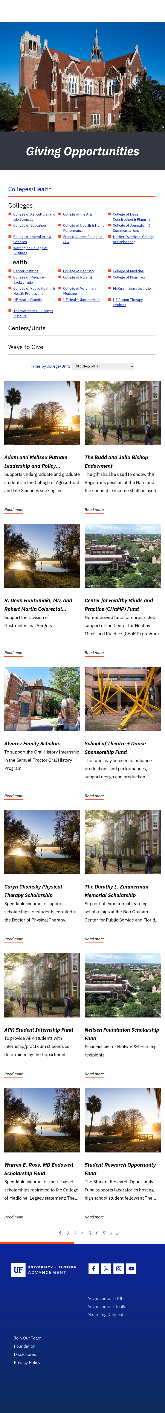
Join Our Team (28, 1338)
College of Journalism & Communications (132, 228)
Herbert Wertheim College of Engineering (133, 239)
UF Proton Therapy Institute (128, 302)
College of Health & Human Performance (84, 228)
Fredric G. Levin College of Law (83, 239)
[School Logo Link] (44, 1270)
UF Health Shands (27, 300)
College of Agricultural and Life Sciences (34, 217)
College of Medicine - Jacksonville (29, 280)
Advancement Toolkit (107, 1306)
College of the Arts (78, 214)
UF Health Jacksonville (81, 300)
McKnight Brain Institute (132, 288)
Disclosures (25, 1354)
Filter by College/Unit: (50, 366)
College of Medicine (128, 271)
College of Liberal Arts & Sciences (32, 239)
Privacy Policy (27, 1362)
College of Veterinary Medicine (79, 291)
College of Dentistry (78, 271)
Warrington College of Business (30, 250)
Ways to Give (25, 347)
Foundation (24, 1346)
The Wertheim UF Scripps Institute (33, 313)
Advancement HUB (105, 1298)
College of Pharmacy (129, 277)
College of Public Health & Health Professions (34, 291)
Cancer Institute (25, 271)
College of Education (29, 225)
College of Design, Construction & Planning (131, 217)
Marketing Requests (106, 1314)
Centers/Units (27, 328)
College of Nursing (77, 277)
